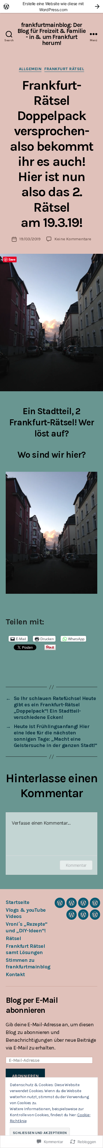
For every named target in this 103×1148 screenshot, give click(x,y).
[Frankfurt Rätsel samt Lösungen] (71, 914)
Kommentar (76, 865)
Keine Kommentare (72, 238)
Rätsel (13, 938)
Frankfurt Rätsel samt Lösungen (25, 949)
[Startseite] (60, 903)
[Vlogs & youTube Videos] (71, 903)
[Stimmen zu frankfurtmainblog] (83, 914)
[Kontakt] (95, 914)
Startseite (17, 902)
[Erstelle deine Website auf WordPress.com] (51, 6)
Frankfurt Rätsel (64, 68)
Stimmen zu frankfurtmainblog (28, 963)
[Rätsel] (95, 903)
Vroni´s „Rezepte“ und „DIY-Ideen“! (26, 927)
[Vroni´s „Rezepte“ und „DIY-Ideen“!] (83, 903)
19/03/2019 (29, 238)
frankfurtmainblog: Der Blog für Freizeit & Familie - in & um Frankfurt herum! (51, 34)
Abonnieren (25, 1076)
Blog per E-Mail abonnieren (32, 1005)
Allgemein (30, 68)
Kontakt (15, 974)
